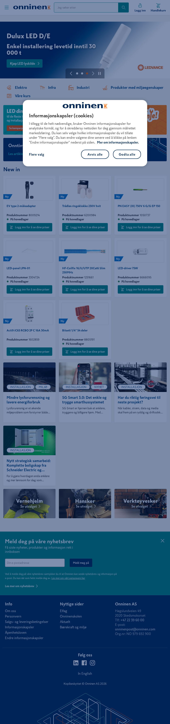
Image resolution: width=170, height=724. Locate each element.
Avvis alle (95, 154)
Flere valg (36, 154)
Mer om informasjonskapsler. (118, 142)
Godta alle (127, 154)
